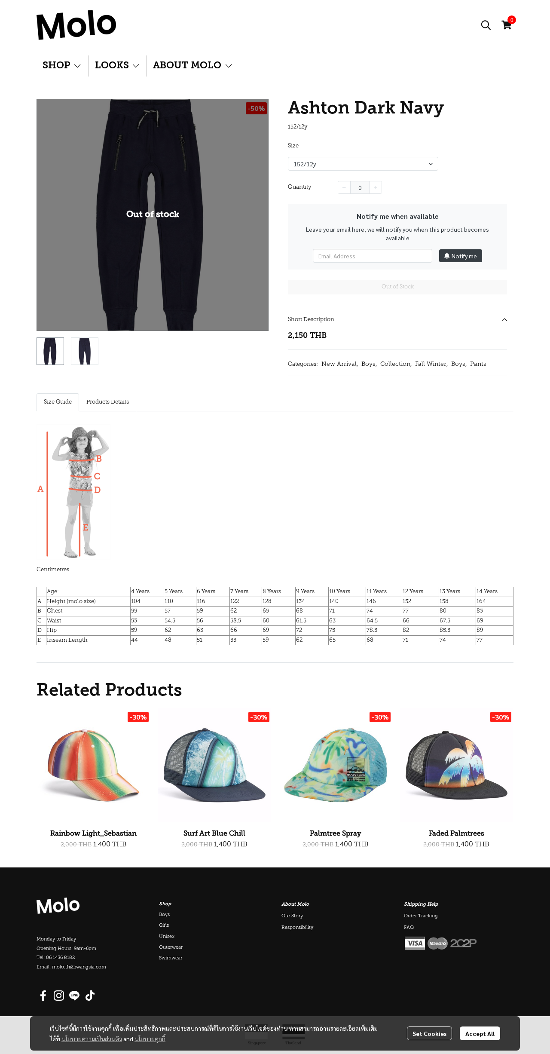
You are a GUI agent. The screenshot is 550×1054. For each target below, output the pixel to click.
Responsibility (297, 927)
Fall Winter (431, 364)
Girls (164, 925)
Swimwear (170, 958)
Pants (478, 364)
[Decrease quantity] (344, 187)
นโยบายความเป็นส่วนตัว (91, 1038)
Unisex (166, 937)
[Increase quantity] (376, 187)
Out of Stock (398, 287)
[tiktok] (90, 995)
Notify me (464, 256)
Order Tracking (421, 916)
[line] (74, 995)
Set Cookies (429, 1033)
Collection (396, 364)
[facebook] (43, 995)
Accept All (480, 1033)
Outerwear (171, 947)
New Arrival (339, 364)
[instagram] (59, 995)
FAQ (409, 927)
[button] (486, 25)
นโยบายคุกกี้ (149, 1038)
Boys (369, 364)
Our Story (292, 916)
